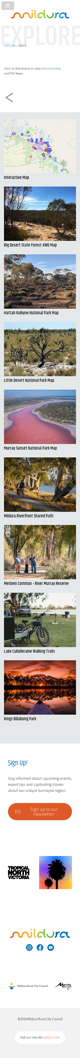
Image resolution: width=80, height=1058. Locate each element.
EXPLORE (10, 46)
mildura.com (51, 1037)
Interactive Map (51, 68)
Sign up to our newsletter (44, 811)
